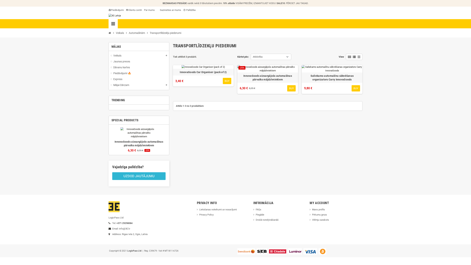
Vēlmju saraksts (320, 219)
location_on (127, 10)
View (341, 56)
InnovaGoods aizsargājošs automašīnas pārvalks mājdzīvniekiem (267, 77)
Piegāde (260, 214)
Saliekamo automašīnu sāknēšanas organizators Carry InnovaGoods (332, 77)
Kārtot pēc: (243, 56)
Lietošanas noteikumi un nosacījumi (218, 209)
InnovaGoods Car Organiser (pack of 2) (203, 72)
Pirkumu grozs (319, 214)
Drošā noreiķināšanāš (267, 219)
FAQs (258, 209)
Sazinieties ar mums (170, 10)
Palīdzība (189, 10)
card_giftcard (110, 10)
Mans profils (318, 209)
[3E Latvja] (115, 15)
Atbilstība (258, 56)
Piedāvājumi (117, 10)
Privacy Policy (206, 214)
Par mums (149, 10)
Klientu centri (135, 10)
